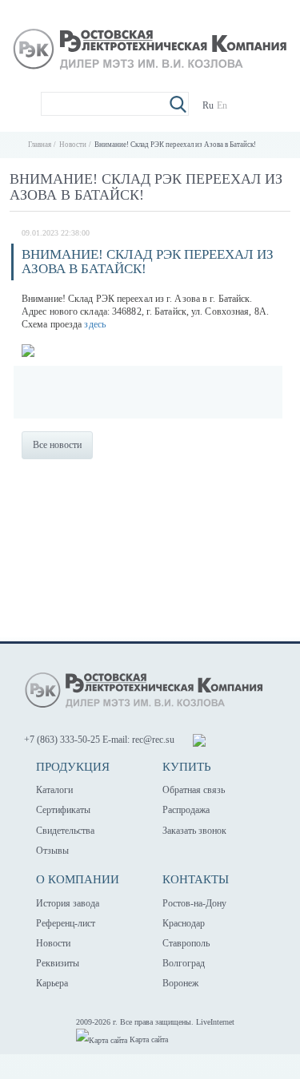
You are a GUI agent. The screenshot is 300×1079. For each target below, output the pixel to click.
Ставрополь (186, 943)
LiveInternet (215, 1022)
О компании (77, 879)
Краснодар (183, 923)
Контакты (195, 879)
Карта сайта (147, 1039)
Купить (186, 766)
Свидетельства (65, 830)
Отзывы (52, 850)
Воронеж (180, 983)
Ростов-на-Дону (194, 903)
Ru (208, 105)
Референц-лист (65, 923)
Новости (72, 145)
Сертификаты (63, 809)
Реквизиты (57, 963)
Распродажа (186, 809)
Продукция (73, 766)
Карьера (52, 983)
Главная (39, 145)
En (222, 105)
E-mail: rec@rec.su (138, 739)
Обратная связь (193, 789)
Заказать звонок (194, 830)
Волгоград (183, 963)
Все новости (57, 444)
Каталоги (54, 789)
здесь (95, 324)
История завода (67, 903)
